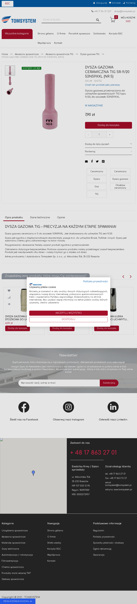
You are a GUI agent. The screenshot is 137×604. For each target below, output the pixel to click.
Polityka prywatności (95, 281)
